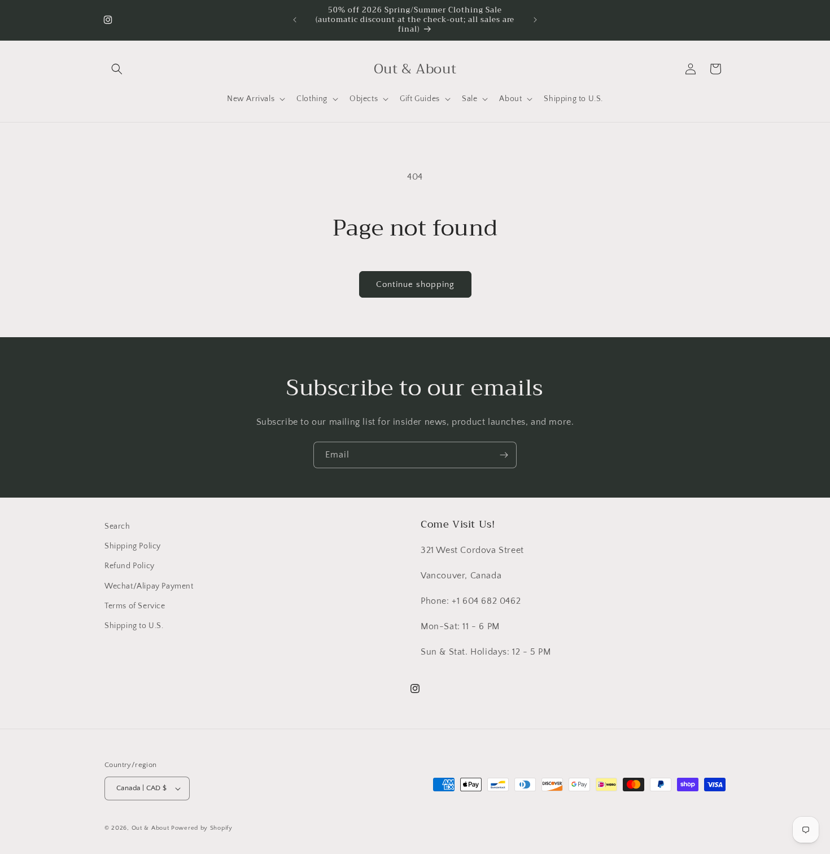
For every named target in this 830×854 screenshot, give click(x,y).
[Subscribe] (503, 455)
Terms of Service (134, 606)
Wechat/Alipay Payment (149, 586)
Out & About (150, 828)
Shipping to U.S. (134, 625)
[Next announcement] (535, 19)
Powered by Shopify (202, 828)
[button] (116, 68)
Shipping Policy (132, 546)
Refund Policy (129, 565)
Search (117, 526)
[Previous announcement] (294, 19)
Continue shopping (415, 284)
